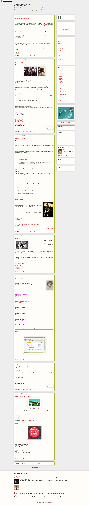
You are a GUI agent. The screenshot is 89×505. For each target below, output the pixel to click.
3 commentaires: (28, 195)
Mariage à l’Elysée (17, 476)
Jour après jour (23, 4)
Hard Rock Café (60, 48)
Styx (58, 52)
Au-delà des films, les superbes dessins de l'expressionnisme (27, 224)
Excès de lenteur (20, 138)
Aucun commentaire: (29, 55)
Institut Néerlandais (18, 295)
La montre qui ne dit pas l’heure (25, 479)
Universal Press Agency (20, 37)
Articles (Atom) (37, 467)
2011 (60, 73)
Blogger (50, 502)
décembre (62, 82)
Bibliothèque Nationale (18, 120)
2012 (60, 72)
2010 (60, 75)
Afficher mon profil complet (62, 155)
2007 (60, 79)
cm (64, 149)
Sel (14, 492)
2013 (60, 70)
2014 (60, 69)
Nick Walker (60, 55)
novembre (62, 84)
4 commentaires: (28, 420)
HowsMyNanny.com (45, 24)
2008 (60, 78)
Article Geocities (17, 263)
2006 (60, 81)
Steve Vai (59, 61)
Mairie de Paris (44, 288)
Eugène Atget (19, 62)
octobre (61, 85)
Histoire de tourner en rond (23, 396)
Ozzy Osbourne (60, 59)
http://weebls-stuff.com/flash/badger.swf (21, 414)
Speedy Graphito (61, 57)
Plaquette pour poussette (22, 18)
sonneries (65, 162)
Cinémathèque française (18, 218)
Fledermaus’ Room (61, 50)
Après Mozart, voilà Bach (22, 367)
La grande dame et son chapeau (26, 485)
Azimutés (59, 62)
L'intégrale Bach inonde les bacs (21, 382)
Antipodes (59, 39)
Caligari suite (19, 199)
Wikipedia (37, 408)
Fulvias (59, 45)
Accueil (39, 463)
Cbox (16, 331)
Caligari (17, 238)
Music (15, 495)
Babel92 (59, 41)
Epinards (59, 43)
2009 (60, 76)
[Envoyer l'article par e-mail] (35, 55)
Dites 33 (17, 423)
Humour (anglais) (61, 46)
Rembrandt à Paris (20, 279)
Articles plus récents (20, 463)
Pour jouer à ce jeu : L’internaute (65, 122)
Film (16, 265)
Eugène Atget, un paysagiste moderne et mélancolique (25, 124)
